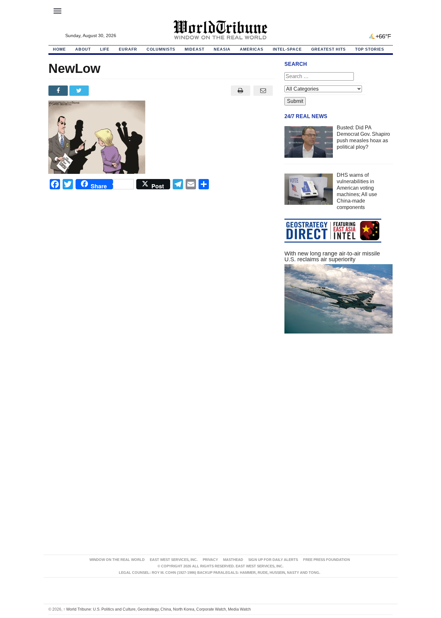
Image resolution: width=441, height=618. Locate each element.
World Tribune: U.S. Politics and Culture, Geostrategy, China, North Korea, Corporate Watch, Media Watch (157, 609)
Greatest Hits (328, 49)
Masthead (233, 560)
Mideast (194, 49)
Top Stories (369, 49)
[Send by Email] (263, 90)
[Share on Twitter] (79, 90)
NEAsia (222, 49)
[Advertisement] (338, 399)
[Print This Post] (240, 90)
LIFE (104, 49)
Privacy (210, 560)
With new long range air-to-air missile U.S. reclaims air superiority (332, 256)
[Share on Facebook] (58, 90)
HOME (59, 49)
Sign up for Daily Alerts (273, 560)
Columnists (161, 49)
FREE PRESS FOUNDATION (326, 560)
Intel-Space (287, 49)
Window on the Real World (117, 560)
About (83, 49)
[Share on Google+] (100, 90)
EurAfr (128, 49)
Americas (251, 49)
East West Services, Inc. (174, 560)
